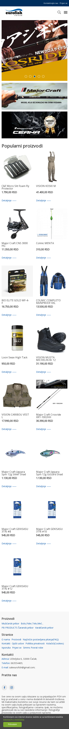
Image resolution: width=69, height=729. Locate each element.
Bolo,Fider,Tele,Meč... (32, 623)
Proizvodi (16, 639)
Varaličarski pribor (44, 627)
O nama (6, 639)
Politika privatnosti (35, 643)
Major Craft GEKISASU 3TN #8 (15, 530)
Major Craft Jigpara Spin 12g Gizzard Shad (49, 473)
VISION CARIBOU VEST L (15, 416)
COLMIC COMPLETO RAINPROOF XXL (48, 302)
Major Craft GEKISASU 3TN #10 (49, 530)
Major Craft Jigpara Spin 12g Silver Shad (14, 473)
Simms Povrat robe (33, 647)
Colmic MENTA (45, 243)
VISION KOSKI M (46, 186)
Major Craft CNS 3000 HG (15, 244)
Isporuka (6, 647)
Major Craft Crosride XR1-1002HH (48, 416)
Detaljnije (7, 200)
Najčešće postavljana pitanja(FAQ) (41, 639)
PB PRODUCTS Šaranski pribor (18, 627)
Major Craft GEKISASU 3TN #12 (15, 587)
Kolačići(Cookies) (55, 643)
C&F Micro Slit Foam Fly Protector (15, 187)
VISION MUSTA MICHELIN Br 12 (46, 359)
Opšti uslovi (18, 643)
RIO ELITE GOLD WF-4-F (15, 302)
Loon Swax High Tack (14, 357)
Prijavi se (63, 3)
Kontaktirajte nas (51, 3)
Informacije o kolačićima (13, 719)
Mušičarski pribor (10, 623)
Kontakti (6, 643)
